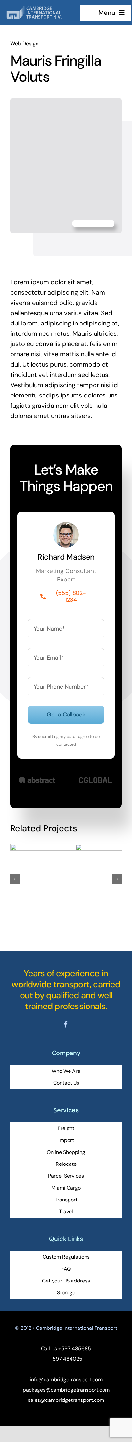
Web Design (24, 43)
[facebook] (66, 1024)
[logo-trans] (43, 9)
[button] (15, 879)
